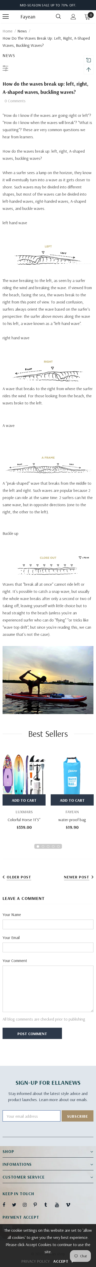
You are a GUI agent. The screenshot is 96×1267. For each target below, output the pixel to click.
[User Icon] (73, 16)
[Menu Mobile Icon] (6, 17)
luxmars (24, 811)
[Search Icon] (58, 16)
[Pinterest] (38, 1204)
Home (8, 30)
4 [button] (53, 846)
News (22, 30)
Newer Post (76, 876)
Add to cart (24, 800)
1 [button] (38, 846)
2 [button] (43, 846)
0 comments (15, 100)
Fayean (26, 17)
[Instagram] (27, 1204)
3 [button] (48, 846)
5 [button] (58, 846)
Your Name (12, 914)
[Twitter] (16, 1204)
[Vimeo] (70, 1204)
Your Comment (15, 960)
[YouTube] (59, 1204)
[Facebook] (7, 1204)
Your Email (11, 937)
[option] (24, 791)
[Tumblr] (49, 1204)
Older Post (19, 876)
